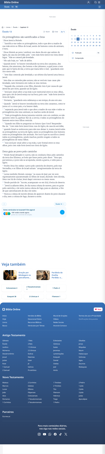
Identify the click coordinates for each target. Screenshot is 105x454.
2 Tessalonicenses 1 (33, 288)
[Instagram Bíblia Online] (39, 434)
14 (81, 39)
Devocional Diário (35, 319)
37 (90, 46)
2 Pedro (82, 382)
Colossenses (33, 396)
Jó (28, 363)
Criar (56, 32)
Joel (54, 367)
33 (78, 46)
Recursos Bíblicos (34, 322)
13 (12, 7)
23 (78, 42)
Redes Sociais (58, 322)
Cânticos (56, 344)
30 (99, 42)
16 (87, 39)
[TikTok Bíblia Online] (60, 434)
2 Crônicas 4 (34, 296)
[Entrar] (88, 2)
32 (75, 46)
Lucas (4, 389)
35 (84, 46)
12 (75, 39)
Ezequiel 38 (11, 296)
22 (75, 42)
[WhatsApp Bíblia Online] (49, 434)
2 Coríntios (32, 382)
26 (87, 42)
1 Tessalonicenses (35, 399)
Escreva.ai (6, 416)
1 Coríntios (6, 402)
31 (72, 46)
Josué (4, 357)
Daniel (55, 360)
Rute (4, 363)
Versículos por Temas (36, 325)
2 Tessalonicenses (35, 402)
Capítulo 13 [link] (24, 27)
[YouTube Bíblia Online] (44, 434)
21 (72, 42)
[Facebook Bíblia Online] (55, 434)
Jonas (81, 344)
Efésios (30, 389)
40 (99, 46)
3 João (81, 392)
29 (96, 42)
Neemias (31, 357)
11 (72, 39)
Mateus (5, 382)
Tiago (55, 399)
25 (84, 42)
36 (87, 46)
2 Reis (30, 344)
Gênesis (5, 340)
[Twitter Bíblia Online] (65, 434)
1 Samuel (6, 367)
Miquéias (82, 347)
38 (93, 46)
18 (93, 39)
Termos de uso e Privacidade (90, 316)
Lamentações (58, 354)
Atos (4, 396)
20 (99, 39)
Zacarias (82, 363)
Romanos (6, 399)
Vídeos (56, 319)
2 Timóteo (57, 386)
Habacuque (83, 354)
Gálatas (31, 386)
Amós (55, 370)
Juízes (4, 360)
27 (90, 42)
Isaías (55, 347)
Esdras (30, 354)
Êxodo (15, 27)
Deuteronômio (8, 354)
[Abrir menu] (99, 2)
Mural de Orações (60, 316)
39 (96, 46)
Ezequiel (56, 357)
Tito (54, 389)
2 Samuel (6, 370)
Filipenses (31, 392)
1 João (81, 386)
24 (81, 42)
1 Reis (30, 340)
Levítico (5, 347)
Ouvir (48, 32)
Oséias (56, 363)
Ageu (81, 360)
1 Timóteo (57, 382)
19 (96, 39)
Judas (81, 396)
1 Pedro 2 (56, 288)
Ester (30, 360)
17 (90, 39)
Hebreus (56, 396)
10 (99, 36)
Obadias (82, 340)
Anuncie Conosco (60, 325)
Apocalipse (83, 399)
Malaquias (83, 367)
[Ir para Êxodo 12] (4, 204)
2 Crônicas (32, 350)
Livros (8, 27)
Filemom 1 (56, 296)
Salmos (31, 367)
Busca (4, 325)
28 (93, 42)
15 (84, 39)
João (4, 392)
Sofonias (82, 357)
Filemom (56, 392)
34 (81, 46)
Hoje (4, 319)
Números (6, 350)
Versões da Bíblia (34, 316)
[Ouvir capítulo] (99, 7)
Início (4, 316)
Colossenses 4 (11, 288)
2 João (81, 389)
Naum (81, 350)
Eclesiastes (57, 340)
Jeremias (56, 350)
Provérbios (32, 370)
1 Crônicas (32, 347)
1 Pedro (56, 402)
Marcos (5, 386)
